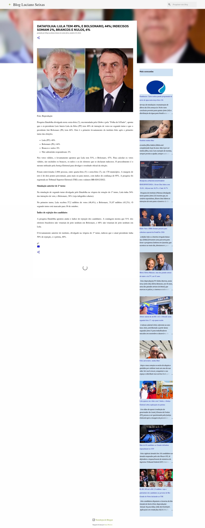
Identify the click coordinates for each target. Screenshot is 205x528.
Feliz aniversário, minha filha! (150, 360)
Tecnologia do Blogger (104, 520)
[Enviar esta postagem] (38, 247)
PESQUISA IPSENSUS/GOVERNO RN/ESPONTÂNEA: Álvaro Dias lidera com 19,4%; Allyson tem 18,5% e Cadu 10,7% (155, 184)
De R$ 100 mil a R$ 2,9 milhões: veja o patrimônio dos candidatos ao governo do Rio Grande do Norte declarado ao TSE (155, 493)
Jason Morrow (108, 525)
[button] (38, 38)
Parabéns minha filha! (147, 140)
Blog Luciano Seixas (29, 4)
